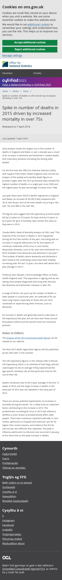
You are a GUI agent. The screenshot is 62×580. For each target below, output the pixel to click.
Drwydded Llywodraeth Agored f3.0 (23, 569)
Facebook (8, 525)
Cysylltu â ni (9, 491)
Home (5, 91)
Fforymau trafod (12, 539)
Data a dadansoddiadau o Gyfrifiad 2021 (26, 84)
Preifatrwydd (10, 463)
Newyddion (9, 496)
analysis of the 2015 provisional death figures (28, 338)
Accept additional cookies (30, 42)
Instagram (8, 520)
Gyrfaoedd (8, 487)
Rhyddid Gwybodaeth (15, 501)
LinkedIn (7, 529)
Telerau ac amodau (14, 467)
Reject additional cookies (30, 49)
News (26, 91)
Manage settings (12, 55)
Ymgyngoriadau (11, 534)
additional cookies (39, 24)
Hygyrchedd (9, 454)
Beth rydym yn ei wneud (17, 482)
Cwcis (5, 458)
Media (16, 91)
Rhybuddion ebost (13, 543)
